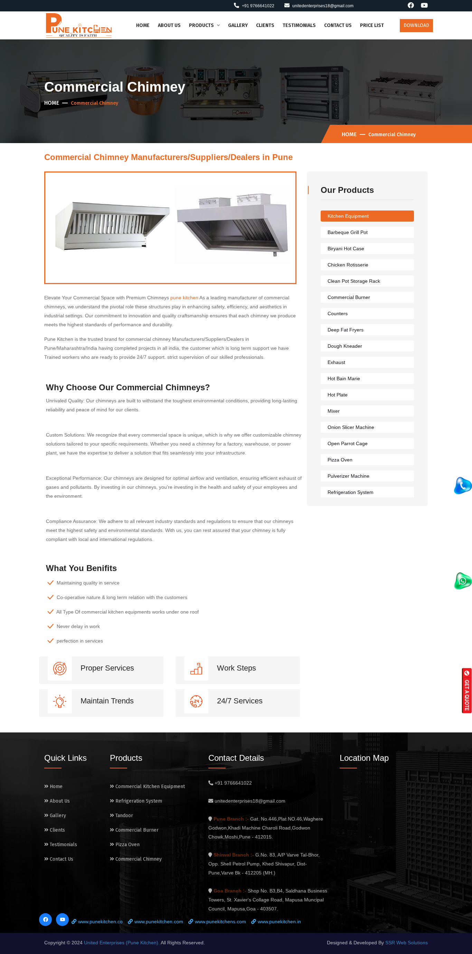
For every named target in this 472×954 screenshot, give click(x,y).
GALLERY (238, 25)
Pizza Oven (340, 459)
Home (51, 103)
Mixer (334, 411)
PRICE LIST (372, 25)
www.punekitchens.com (220, 921)
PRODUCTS (202, 25)
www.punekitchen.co (100, 921)
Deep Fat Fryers (346, 330)
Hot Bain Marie (344, 378)
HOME (143, 25)
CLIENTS (265, 25)
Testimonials (62, 845)
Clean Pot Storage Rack (354, 281)
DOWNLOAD (416, 25)
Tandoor (123, 816)
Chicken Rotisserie (348, 265)
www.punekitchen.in (279, 921)
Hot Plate (338, 395)
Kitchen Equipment (348, 216)
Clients (56, 830)
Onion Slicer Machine (351, 427)
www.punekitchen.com (158, 921)
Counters (338, 313)
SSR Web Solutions (406, 942)
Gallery (57, 816)
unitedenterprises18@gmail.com (322, 5)
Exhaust (336, 362)
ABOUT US (169, 25)
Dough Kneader (345, 346)
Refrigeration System (351, 492)
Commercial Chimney (138, 859)
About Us (59, 801)
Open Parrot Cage (348, 443)
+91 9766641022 (257, 5)
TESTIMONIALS (299, 25)
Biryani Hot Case (346, 248)
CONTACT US (338, 25)
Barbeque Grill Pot (348, 232)
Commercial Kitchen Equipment (149, 786)
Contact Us (60, 859)
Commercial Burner (349, 297)
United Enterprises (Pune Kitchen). (122, 942)
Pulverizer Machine (348, 476)
